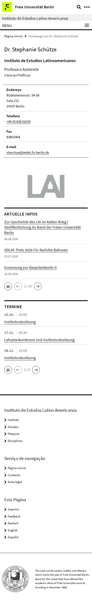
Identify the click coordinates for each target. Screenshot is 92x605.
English (13, 530)
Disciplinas (15, 441)
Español (13, 537)
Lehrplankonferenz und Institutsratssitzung (39, 339)
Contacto (14, 475)
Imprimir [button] (13, 509)
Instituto (13, 420)
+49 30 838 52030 (18, 121)
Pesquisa (13, 434)
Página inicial (13, 36)
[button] (8, 286)
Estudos (13, 427)
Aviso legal (15, 482)
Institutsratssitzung (20, 321)
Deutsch (13, 523)
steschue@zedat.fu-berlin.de (27, 152)
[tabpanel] (46, 107)
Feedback (14, 516)
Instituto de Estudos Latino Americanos (35, 18)
